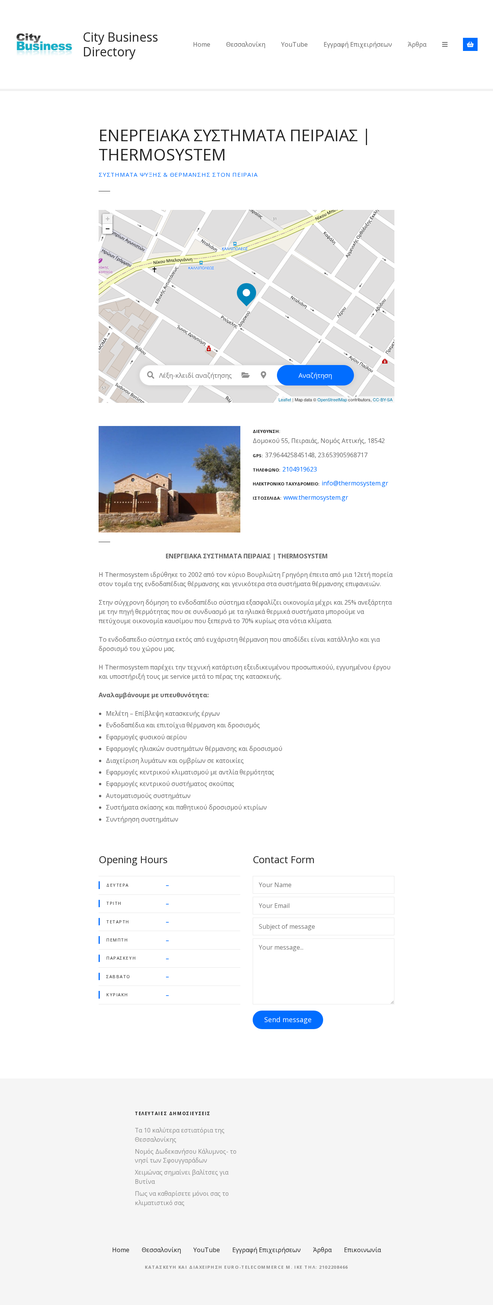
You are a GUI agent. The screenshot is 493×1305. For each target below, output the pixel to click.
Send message (288, 1019)
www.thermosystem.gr (315, 497)
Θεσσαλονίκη (245, 44)
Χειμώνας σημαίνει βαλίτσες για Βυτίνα (181, 1177)
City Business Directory (120, 44)
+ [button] (108, 219)
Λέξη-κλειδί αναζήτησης (151, 375)
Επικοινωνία (362, 1250)
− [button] (108, 229)
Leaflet (284, 399)
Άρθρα (417, 44)
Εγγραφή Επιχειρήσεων (358, 44)
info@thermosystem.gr (355, 483)
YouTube (294, 44)
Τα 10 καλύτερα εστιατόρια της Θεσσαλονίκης (180, 1135)
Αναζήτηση (315, 375)
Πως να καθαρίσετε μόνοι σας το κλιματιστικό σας (182, 1198)
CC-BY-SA (382, 399)
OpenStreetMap (332, 399)
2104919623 (299, 469)
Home (201, 44)
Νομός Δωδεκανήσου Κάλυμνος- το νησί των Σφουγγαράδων (185, 1156)
